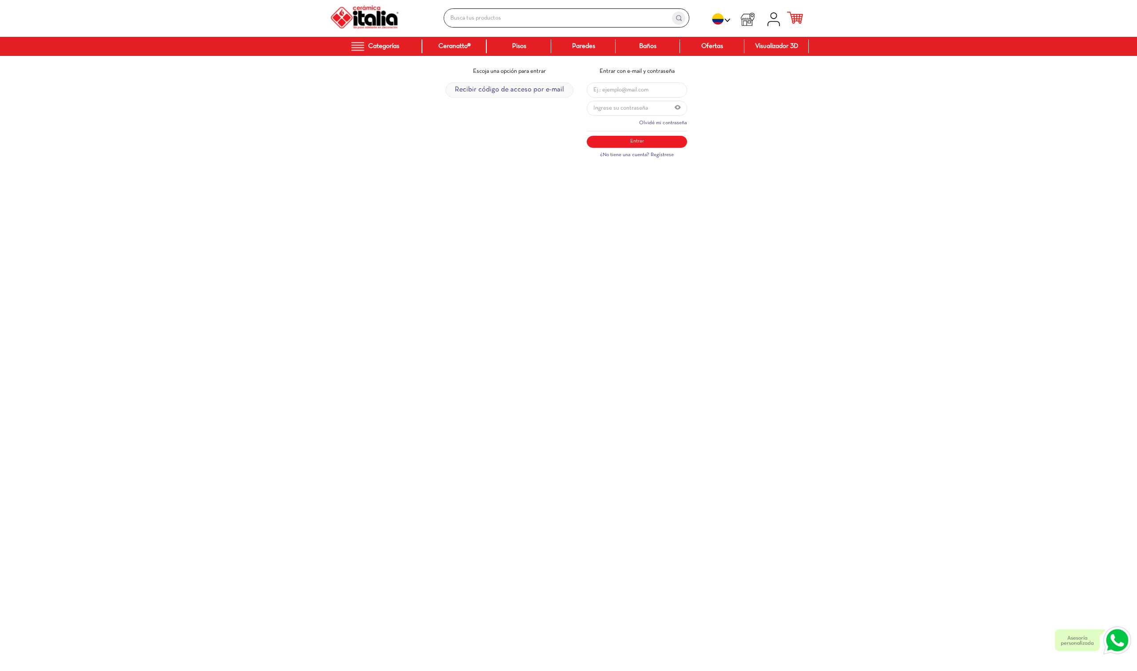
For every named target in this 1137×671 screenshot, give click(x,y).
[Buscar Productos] (678, 18)
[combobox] (557, 18)
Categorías (383, 46)
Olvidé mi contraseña (663, 123)
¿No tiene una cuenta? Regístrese (637, 155)
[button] (678, 108)
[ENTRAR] (775, 18)
